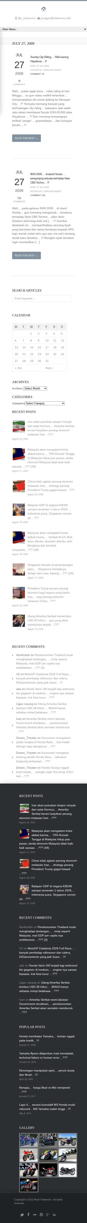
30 (39, 361)
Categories (18, 403)
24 (47, 354)
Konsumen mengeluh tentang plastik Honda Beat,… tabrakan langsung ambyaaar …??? (42, 757)
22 (31, 354)
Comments (19, 83)
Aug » (49, 367)
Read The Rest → (26, 138)
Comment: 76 (37, 74)
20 (16, 354)
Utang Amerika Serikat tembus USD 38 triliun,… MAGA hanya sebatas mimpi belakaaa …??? (41, 708)
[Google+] (47, 1216)
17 (47, 347)
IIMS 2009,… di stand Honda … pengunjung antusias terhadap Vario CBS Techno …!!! (50, 178)
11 (54, 340)
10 (47, 340)
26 (62, 354)
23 (39, 354)
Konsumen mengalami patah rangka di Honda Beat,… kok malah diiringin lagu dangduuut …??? (43, 742)
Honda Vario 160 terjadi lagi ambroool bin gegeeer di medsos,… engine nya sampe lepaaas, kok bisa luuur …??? (45, 693)
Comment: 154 (37, 195)
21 (24, 354)
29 (31, 361)
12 (62, 340)
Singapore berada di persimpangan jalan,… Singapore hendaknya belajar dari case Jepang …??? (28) (51, 569)
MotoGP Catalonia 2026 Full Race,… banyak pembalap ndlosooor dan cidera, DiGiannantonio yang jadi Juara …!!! (44, 678)
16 (39, 347)
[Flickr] (34, 1216)
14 (24, 347)
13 (16, 347)
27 (16, 361)
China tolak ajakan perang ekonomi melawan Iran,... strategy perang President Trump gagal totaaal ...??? (51, 486)
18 (54, 347)
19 (62, 347)
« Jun (18, 367)
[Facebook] (28, 1216)
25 (54, 354)
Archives (17, 388)
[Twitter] (21, 1216)
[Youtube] (41, 1216)
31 (47, 361)
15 (31, 347)
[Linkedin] (54, 1216)
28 (24, 361)
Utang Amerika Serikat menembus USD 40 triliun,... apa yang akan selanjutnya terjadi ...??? (49, 620)
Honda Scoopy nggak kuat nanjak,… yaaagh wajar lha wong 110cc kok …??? (44, 772)
